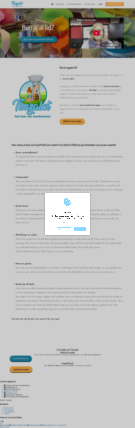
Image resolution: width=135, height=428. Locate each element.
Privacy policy (67, 222)
